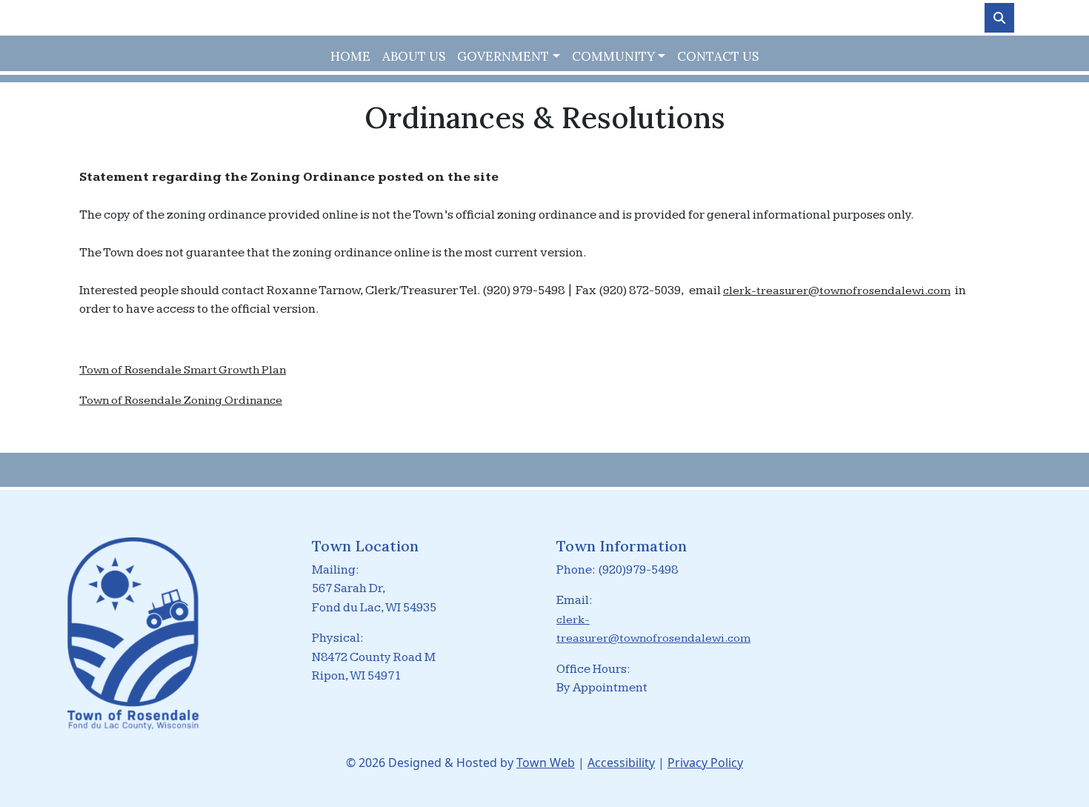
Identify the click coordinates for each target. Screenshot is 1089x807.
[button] (508, 57)
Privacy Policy (705, 762)
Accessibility (621, 762)
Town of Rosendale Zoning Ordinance (180, 400)
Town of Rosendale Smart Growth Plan (182, 370)
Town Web (545, 762)
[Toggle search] (999, 18)
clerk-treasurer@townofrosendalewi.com (836, 291)
